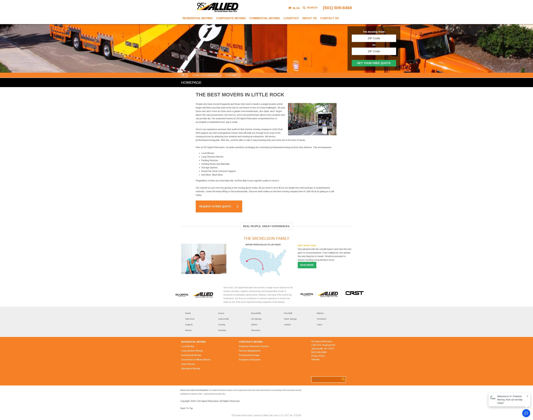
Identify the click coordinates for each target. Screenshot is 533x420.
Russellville (256, 313)
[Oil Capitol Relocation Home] (217, 7)
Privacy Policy (318, 356)
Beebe (188, 313)
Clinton (254, 324)
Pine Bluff (288, 313)
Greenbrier (321, 319)
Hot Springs (256, 319)
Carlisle (287, 324)
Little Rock (189, 319)
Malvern (320, 313)
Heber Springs (290, 319)
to (373, 44)
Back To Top (186, 408)
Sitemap (315, 359)
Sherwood (255, 330)
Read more (307, 265)
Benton (188, 330)
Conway (221, 324)
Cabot (319, 324)
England (189, 324)
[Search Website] (343, 380)
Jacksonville (223, 319)
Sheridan (222, 330)
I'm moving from (374, 31)
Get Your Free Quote (374, 63)
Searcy (221, 313)
